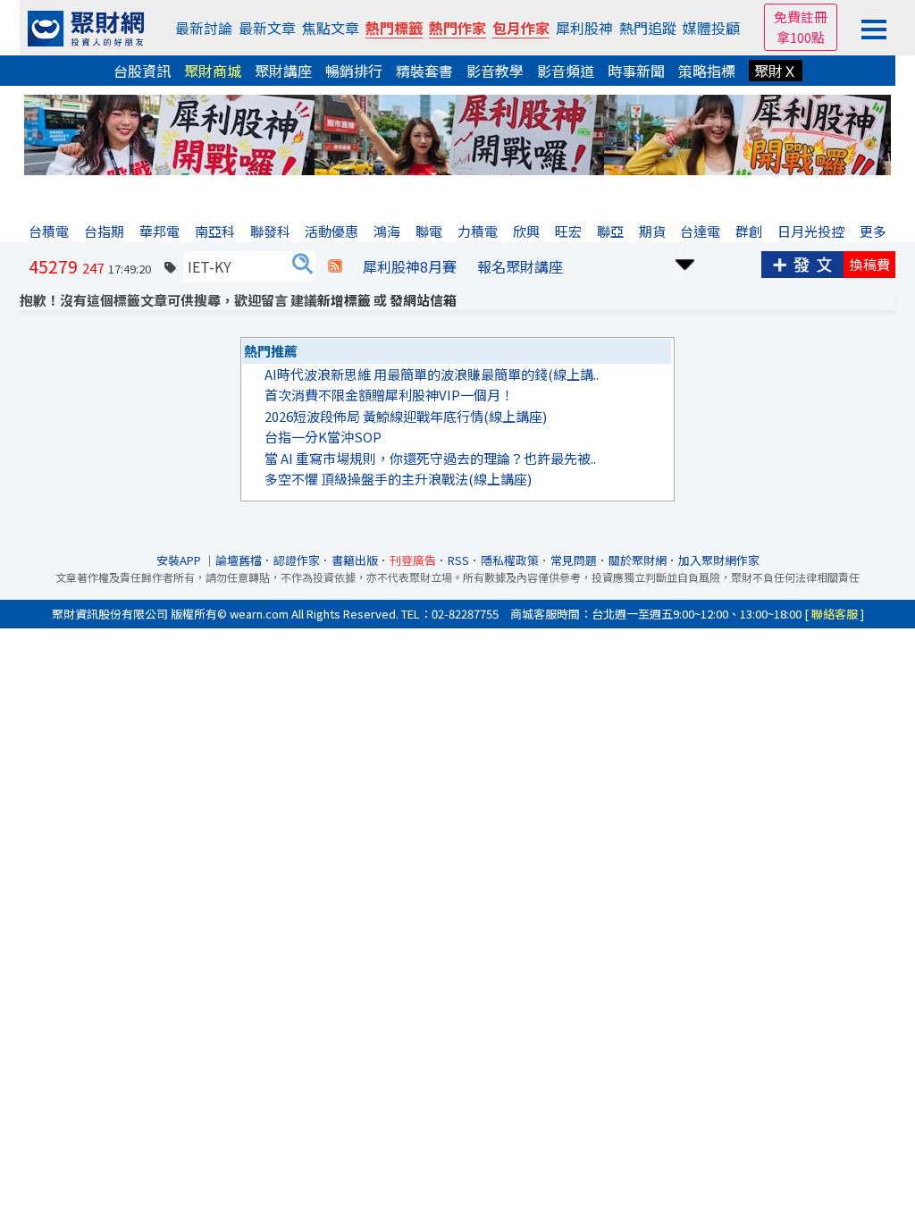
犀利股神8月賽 (410, 266)
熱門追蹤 (647, 27)
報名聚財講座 (520, 266)
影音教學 (495, 70)
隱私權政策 (510, 560)
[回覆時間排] (685, 262)
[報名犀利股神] (457, 132)
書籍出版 (355, 560)
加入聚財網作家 (719, 560)
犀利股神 (584, 27)
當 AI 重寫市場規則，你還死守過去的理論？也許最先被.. (430, 458)
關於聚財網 (638, 560)
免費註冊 (800, 16)
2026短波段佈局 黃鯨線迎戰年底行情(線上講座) (405, 416)
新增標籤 (344, 300)
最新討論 (203, 27)
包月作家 (521, 27)
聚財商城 (212, 70)
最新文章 (267, 27)
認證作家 (296, 560)
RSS (458, 560)
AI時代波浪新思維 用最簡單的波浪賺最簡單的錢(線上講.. (431, 374)
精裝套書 (424, 70)
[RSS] (335, 266)
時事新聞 (636, 70)
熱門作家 (457, 27)
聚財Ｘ (775, 70)
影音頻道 (565, 70)
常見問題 (573, 560)
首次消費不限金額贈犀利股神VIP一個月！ (389, 394)
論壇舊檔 (238, 560)
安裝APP (180, 560)
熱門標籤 (394, 27)
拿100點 (800, 37)
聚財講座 (283, 70)
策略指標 (706, 70)
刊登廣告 (413, 560)
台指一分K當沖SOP (323, 436)
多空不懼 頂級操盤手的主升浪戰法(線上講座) (398, 478)
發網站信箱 (423, 300)
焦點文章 (330, 27)
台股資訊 (142, 70)
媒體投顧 (711, 27)
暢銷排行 (353, 70)
